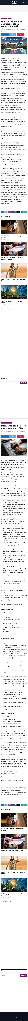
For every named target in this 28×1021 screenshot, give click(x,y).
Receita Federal (13, 472)
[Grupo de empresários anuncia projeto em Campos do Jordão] (14, 45)
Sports (12, 1017)
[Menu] (2, 2)
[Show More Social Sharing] (25, 34)
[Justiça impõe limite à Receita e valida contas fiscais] (14, 270)
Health (16, 1017)
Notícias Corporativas (7, 18)
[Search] (26, 2)
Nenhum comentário (21, 29)
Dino (6, 29)
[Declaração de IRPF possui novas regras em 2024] (14, 447)
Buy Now (20, 1017)
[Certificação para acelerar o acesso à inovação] (14, 292)
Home (8, 1017)
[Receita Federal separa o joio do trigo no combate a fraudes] (14, 249)
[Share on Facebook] (5, 34)
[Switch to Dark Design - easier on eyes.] (24, 2)
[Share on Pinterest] (20, 34)
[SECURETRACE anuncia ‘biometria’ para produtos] (14, 227)
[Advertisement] (14, 328)
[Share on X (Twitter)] (12, 34)
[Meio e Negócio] (14, 2)
